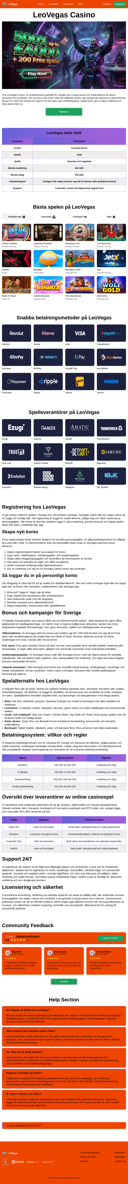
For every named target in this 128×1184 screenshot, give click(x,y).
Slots (109, 217)
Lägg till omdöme (110, 938)
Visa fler (64, 982)
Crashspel (78, 217)
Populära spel (14, 217)
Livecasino (46, 217)
